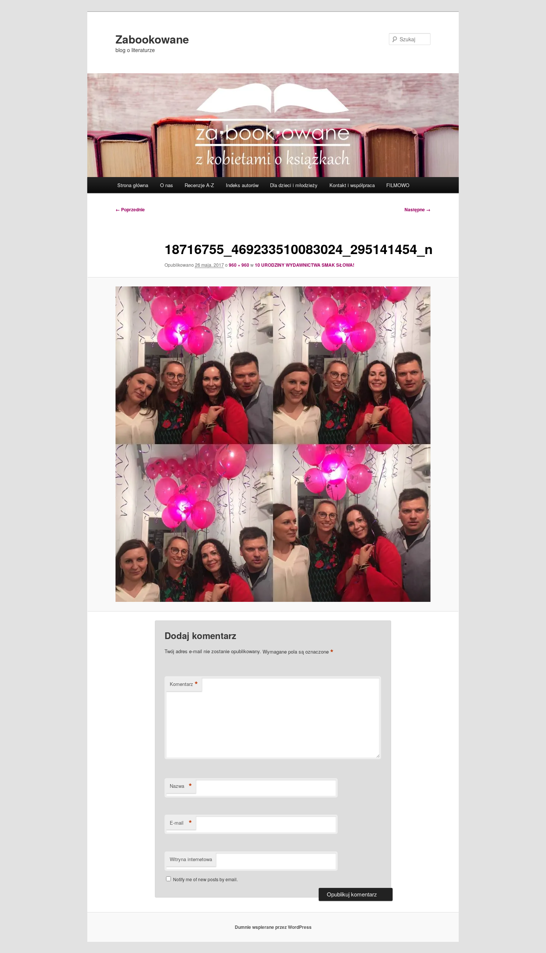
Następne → (417, 209)
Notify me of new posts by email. (205, 879)
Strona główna (132, 185)
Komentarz (184, 684)
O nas (166, 185)
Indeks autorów (242, 185)
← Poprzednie (130, 209)
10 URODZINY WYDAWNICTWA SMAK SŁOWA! (304, 264)
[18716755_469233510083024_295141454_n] (273, 444)
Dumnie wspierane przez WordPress (273, 927)
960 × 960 (239, 264)
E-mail (181, 823)
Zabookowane (152, 39)
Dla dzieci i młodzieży (294, 185)
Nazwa (181, 786)
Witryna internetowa (191, 859)
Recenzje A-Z (199, 185)
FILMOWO (397, 185)
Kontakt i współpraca (352, 185)
